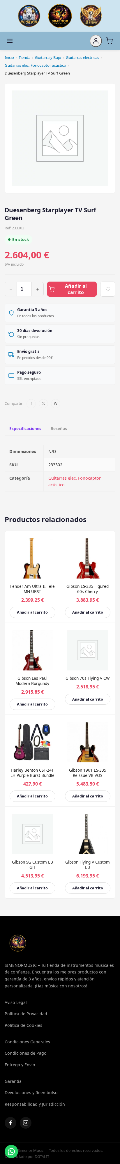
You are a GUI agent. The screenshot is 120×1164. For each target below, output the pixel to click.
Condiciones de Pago (26, 1053)
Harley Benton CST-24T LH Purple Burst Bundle (32, 773)
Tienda (24, 57)
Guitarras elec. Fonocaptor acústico (35, 65)
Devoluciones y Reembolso (31, 1092)
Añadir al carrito (76, 289)
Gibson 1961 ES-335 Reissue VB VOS (87, 773)
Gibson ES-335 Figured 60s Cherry (87, 589)
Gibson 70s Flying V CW (88, 678)
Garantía (13, 1081)
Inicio (9, 57)
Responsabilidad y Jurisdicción (35, 1104)
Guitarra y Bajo (48, 57)
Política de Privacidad (26, 1013)
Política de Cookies (23, 1025)
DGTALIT (42, 1156)
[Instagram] (25, 1123)
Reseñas (59, 428)
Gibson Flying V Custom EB (87, 865)
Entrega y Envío (20, 1064)
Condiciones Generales (27, 1042)
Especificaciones (25, 428)
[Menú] (10, 41)
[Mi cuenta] (96, 41)
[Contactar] (11, 1151)
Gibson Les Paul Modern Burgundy (32, 681)
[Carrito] (109, 41)
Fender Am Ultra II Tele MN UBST (32, 589)
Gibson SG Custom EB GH (32, 865)
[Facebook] (10, 1123)
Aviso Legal (16, 1002)
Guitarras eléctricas (82, 57)
